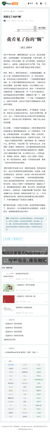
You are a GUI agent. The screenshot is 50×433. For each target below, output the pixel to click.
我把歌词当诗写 (9, 340)
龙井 (10, 416)
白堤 (24, 398)
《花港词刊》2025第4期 (13, 324)
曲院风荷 (25, 383)
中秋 (38, 365)
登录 (31, 3)
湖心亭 (11, 394)
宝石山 (39, 376)
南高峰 (39, 372)
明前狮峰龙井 (39, 379)
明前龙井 (11, 383)
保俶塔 (39, 368)
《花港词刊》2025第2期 (13, 332)
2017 (17, 290)
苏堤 (24, 401)
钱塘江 (39, 409)
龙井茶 (39, 416)
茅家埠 (39, 401)
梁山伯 (25, 390)
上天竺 (25, 365)
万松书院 (11, 365)
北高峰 (11, 372)
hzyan (8, 20)
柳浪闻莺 (39, 387)
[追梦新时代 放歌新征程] (9, 309)
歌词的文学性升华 (22, 274)
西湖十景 (39, 405)
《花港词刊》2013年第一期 (25, 296)
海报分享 (18, 239)
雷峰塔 (11, 412)
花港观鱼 (11, 401)
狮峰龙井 (11, 398)
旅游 (24, 379)
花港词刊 (20, 11)
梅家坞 (39, 390)
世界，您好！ (32, 352)
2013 (17, 301)
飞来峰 (39, 412)
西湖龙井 (11, 409)
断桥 (10, 379)
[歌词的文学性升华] (9, 276)
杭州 (24, 387)
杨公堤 (11, 387)
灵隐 (24, 394)
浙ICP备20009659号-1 (41, 426)
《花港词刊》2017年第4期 (25, 285)
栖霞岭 (11, 390)
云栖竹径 (25, 368)
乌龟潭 (11, 368)
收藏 (8, 239)
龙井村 (25, 416)
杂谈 (38, 383)
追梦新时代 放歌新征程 (24, 307)
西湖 (24, 405)
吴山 (10, 376)
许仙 (24, 409)
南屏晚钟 (25, 372)
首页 (13, 11)
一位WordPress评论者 (12, 352)
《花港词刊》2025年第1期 (13, 336)
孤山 (24, 376)
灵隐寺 (39, 394)
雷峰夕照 (25, 412)
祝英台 (39, 398)
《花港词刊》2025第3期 (13, 328)
